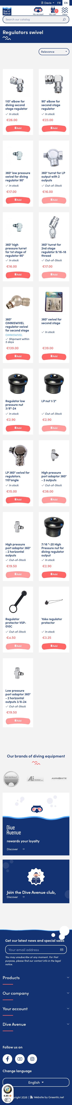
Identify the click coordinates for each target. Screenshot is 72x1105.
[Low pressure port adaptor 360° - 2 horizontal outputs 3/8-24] (18, 692)
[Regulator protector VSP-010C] (18, 620)
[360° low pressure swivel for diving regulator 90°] (18, 174)
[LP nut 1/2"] (54, 402)
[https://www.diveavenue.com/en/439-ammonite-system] (59, 778)
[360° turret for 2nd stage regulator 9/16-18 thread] (54, 246)
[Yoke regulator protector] (54, 620)
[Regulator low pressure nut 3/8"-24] (18, 402)
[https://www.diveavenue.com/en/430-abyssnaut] (11, 778)
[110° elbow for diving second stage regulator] (18, 102)
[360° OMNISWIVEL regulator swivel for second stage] (18, 325)
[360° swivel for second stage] (54, 325)
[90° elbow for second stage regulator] (54, 102)
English (34, 1082)
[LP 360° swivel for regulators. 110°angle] (18, 473)
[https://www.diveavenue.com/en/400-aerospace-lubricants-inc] (35, 778)
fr (59, 3)
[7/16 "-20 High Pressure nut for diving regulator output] (54, 546)
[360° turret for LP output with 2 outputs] (54, 174)
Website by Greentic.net (49, 1097)
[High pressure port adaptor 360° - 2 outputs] (54, 473)
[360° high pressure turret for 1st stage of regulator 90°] (18, 246)
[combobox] (54, 51)
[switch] (8, 1100)
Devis (48, 3)
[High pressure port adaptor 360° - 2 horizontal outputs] (18, 546)
